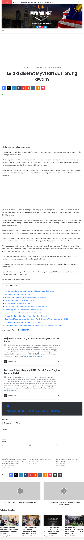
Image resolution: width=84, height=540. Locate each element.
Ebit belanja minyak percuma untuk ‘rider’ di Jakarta (23, 310)
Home (27, 67)
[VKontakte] (33, 88)
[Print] (60, 475)
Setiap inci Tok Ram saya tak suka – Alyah (20, 300)
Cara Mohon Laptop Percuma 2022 (17, 294)
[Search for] (81, 30)
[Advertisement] (42, 49)
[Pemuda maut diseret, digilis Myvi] (41, 451)
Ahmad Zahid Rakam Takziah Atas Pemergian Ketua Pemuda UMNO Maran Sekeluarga (53, 530)
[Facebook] (4, 88)
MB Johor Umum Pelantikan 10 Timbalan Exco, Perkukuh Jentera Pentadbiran (74, 530)
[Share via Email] (55, 475)
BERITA (32, 67)
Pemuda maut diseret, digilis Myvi (40, 459)
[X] (9, 88)
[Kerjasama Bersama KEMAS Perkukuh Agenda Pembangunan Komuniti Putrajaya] (9, 520)
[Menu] (3, 30)
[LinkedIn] (14, 88)
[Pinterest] (23, 88)
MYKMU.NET (24, 330)
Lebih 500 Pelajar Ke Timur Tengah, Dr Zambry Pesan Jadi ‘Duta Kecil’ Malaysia (29, 530)
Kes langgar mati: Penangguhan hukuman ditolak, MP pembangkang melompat (33, 325)
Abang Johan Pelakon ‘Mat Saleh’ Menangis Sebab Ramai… (26, 297)
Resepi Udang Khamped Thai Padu (17, 303)
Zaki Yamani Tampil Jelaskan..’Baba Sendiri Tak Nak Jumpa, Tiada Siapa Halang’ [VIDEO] (36, 319)
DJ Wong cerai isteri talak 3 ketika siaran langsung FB (24, 322)
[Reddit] (28, 88)
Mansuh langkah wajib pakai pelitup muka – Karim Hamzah (26, 316)
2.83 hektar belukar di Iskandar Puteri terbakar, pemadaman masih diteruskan (38, 2)
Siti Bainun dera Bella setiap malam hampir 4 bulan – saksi (26, 313)
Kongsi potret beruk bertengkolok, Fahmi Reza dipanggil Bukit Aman (29, 291)
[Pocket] (43, 88)
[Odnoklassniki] (38, 88)
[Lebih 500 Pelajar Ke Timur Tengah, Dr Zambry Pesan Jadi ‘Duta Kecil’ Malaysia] (31, 520)
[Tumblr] (18, 88)
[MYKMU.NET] (42, 16)
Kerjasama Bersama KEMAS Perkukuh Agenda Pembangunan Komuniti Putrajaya (9, 530)
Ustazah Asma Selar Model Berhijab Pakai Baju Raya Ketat (26, 307)
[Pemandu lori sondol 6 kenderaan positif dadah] (69, 451)
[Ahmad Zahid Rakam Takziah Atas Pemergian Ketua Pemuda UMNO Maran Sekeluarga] (53, 520)
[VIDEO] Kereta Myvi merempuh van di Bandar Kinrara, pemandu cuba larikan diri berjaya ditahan (14, 461)
